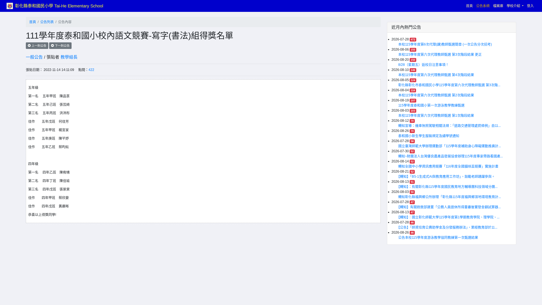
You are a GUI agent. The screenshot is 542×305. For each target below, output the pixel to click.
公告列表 (47, 22)
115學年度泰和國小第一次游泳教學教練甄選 (431, 105)
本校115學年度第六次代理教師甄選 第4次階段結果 (436, 75)
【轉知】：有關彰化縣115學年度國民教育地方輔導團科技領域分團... (448, 187)
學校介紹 (514, 6)
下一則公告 (62, 45)
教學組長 (69, 57)
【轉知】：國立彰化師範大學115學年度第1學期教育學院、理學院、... (448, 217)
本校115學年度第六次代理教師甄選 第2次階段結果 (436, 95)
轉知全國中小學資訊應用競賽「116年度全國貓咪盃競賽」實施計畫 (448, 166)
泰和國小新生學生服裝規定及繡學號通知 (428, 136)
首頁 (470, 6)
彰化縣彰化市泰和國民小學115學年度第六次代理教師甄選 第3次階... (449, 85)
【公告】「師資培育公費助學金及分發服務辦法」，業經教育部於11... (447, 227)
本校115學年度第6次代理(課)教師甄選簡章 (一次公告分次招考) (445, 44)
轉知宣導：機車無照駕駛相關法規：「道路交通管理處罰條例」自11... (449, 126)
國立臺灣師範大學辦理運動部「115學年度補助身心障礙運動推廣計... (449, 146)
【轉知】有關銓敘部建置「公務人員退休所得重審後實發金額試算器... (449, 207)
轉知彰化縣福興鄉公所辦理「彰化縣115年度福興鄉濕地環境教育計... (449, 197)
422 (91, 70)
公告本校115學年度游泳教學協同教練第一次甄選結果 (438, 237)
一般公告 (34, 57)
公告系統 (483, 6)
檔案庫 (498, 6)
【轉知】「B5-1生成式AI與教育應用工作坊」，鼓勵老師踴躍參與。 (446, 176)
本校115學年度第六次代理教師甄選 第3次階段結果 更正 (440, 54)
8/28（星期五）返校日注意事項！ (423, 65)
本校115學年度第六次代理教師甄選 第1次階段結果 (436, 115)
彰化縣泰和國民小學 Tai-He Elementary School (59, 6)
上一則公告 (38, 45)
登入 (530, 6)
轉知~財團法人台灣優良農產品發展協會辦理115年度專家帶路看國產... (450, 156)
